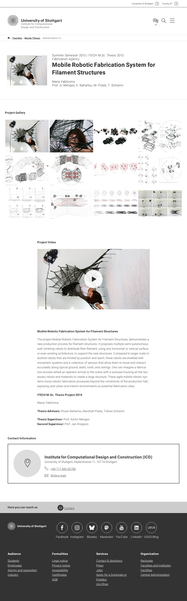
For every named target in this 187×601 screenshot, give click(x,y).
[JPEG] (27, 136)
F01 (167, 3)
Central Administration (155, 575)
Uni (142, 3)
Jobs (99, 570)
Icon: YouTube (121, 527)
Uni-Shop (102, 584)
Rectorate (147, 560)
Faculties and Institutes (156, 565)
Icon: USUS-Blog (151, 527)
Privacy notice (61, 565)
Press (99, 565)
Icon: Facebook (62, 527)
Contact (69, 508)
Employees (15, 565)
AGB (55, 579)
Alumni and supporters (22, 570)
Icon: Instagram (77, 527)
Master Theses (32, 38)
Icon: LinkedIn (136, 527)
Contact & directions (109, 560)
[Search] (163, 20)
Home (9, 38)
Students (13, 560)
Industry (13, 575)
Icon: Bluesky (91, 527)
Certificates (59, 575)
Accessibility (60, 570)
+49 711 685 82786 (63, 469)
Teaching (17, 38)
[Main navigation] (172, 20)
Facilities (146, 570)
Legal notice (60, 560)
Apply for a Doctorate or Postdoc (111, 577)
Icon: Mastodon (106, 527)
